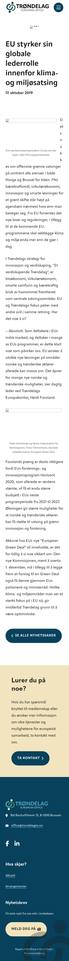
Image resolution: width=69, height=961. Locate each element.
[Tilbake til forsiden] (27, 7)
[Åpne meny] (58, 7)
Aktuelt (10, 875)
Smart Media (45, 949)
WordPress (31, 949)
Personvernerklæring (34, 953)
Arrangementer (16, 886)
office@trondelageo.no (27, 825)
